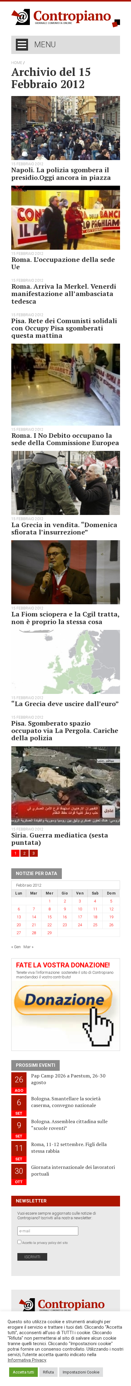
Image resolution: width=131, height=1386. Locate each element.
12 (111, 909)
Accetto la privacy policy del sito (45, 1243)
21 (34, 925)
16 (64, 917)
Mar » (28, 947)
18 (95, 917)
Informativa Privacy (27, 1360)
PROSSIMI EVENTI (35, 1065)
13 (18, 917)
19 (111, 917)
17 (80, 917)
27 (18, 933)
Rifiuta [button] (48, 1372)
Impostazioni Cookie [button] (81, 1372)
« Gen (16, 947)
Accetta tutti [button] (23, 1372)
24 (80, 925)
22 (49, 925)
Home (16, 63)
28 (34, 933)
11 (95, 909)
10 (80, 909)
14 (34, 917)
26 (111, 925)
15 (49, 917)
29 (49, 933)
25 (95, 925)
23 (64, 925)
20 (18, 925)
